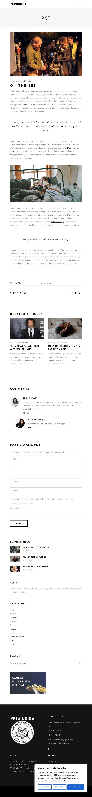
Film (19, 283)
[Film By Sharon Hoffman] (15, 569)
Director (13, 283)
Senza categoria (17, 637)
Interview (14, 629)
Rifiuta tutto (59, 787)
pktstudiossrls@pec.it (61, 743)
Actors (12, 610)
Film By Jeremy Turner (34, 557)
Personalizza (44, 787)
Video (12, 644)
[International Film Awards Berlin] (27, 328)
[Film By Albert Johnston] (15, 549)
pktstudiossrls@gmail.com (62, 740)
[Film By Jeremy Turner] (15, 559)
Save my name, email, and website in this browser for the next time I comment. (42, 499)
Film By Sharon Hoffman (35, 566)
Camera (13, 618)
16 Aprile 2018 (27, 550)
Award (13, 614)
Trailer (12, 641)
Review (13, 633)
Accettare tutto (76, 787)
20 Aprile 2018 (15, 81)
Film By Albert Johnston (36, 547)
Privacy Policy (53, 762)
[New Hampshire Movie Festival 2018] (65, 328)
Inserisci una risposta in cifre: (21, 504)
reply (26, 413)
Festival (13, 621)
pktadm (27, 81)
